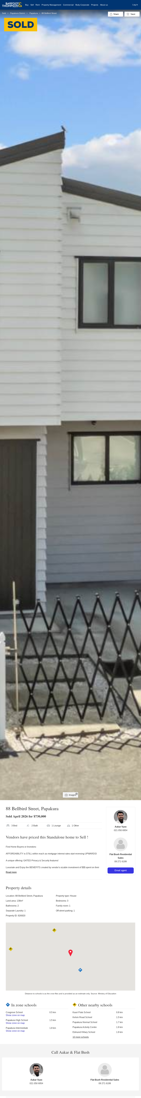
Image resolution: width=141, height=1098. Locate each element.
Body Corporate (82, 5)
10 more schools (81, 1037)
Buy (27, 5)
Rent (38, 5)
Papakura (33, 13)
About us (104, 5)
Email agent (121, 870)
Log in (135, 5)
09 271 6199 (120, 861)
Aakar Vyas (121, 827)
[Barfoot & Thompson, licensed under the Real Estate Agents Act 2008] (12, 3)
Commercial (68, 5)
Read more (11, 872)
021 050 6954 (120, 830)
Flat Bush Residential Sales (104, 1080)
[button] (70, 953)
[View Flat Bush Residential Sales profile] (121, 844)
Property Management (51, 5)
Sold (4, 13)
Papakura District (17, 13)
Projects (94, 5)
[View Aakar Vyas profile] (121, 817)
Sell (32, 5)
